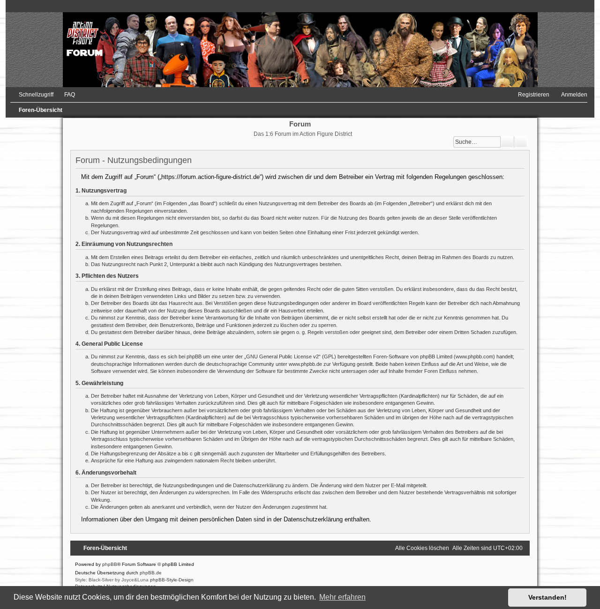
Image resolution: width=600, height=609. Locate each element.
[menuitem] (65, 94)
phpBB (109, 564)
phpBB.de (151, 572)
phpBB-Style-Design (172, 579)
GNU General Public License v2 (282, 356)
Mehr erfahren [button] (342, 597)
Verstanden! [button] (547, 597)
